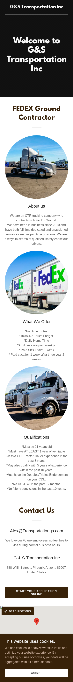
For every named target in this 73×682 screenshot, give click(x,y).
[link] (36, 7)
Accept (36, 672)
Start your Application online (36, 592)
